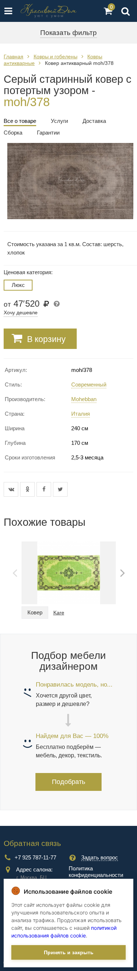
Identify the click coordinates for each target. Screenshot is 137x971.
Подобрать (68, 781)
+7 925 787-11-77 (35, 857)
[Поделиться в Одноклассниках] (28, 489)
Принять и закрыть (69, 952)
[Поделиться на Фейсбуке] (45, 489)
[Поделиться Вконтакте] (12, 489)
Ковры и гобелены (55, 56)
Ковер (34, 612)
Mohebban (83, 399)
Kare (58, 612)
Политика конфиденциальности (96, 871)
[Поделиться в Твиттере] (60, 489)
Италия (80, 414)
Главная (13, 56)
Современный (88, 384)
